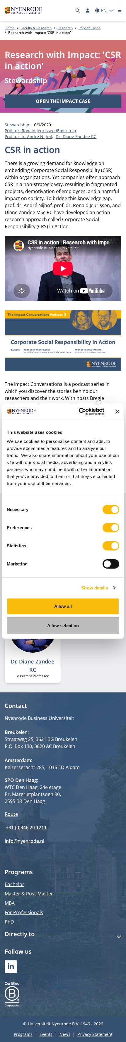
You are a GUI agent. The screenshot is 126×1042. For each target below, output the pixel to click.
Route (11, 814)
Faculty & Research (36, 27)
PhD (9, 922)
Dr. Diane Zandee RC (76, 136)
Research (65, 27)
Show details (94, 587)
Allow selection (63, 625)
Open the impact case (63, 101)
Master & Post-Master (29, 893)
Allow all (63, 606)
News (64, 1034)
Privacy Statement (95, 1034)
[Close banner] (117, 412)
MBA (10, 903)
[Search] (78, 10)
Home (10, 27)
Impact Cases (90, 27)
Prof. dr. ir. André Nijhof (28, 136)
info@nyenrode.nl (24, 841)
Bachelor (14, 884)
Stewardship (26, 80)
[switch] (111, 527)
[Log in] (87, 10)
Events (46, 1034)
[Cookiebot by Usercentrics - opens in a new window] (79, 411)
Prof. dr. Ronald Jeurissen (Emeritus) (40, 130)
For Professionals (24, 912)
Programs (23, 1034)
